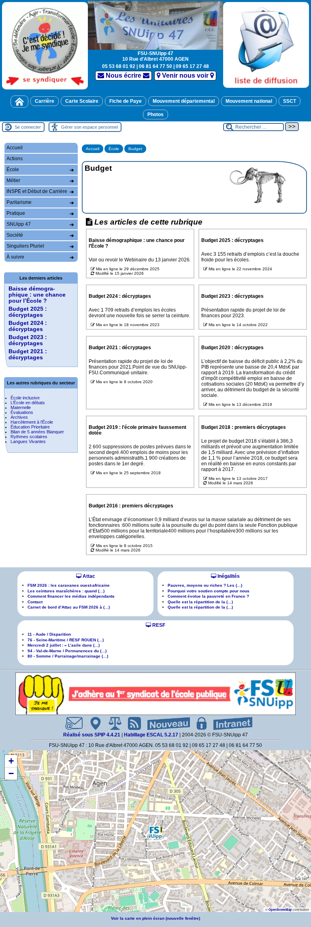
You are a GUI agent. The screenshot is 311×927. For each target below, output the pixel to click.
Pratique (15, 213)
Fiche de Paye (125, 101)
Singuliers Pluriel (25, 246)
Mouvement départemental (184, 101)
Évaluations (22, 412)
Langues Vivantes (28, 441)
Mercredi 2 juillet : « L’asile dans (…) (64, 645)
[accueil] (155, 24)
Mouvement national (249, 101)
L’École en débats (28, 402)
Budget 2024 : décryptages (28, 326)
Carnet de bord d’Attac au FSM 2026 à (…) (69, 607)
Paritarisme (19, 202)
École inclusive (25, 397)
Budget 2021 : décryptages (28, 354)
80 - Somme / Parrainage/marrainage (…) (68, 656)
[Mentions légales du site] (111, 723)
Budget (135, 148)
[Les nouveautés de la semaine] (165, 723)
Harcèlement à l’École (32, 422)
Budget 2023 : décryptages (28, 340)
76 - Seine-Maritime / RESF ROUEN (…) (66, 640)
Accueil (92, 148)
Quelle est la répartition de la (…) (200, 602)
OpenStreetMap (280, 909)
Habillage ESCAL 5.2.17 (151, 735)
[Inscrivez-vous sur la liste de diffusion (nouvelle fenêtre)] (266, 44)
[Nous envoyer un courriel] (71, 723)
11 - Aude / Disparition (49, 634)
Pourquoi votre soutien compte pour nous (208, 591)
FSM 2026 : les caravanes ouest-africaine (69, 585)
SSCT (289, 101)
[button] (155, 832)
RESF (158, 625)
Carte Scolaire (81, 101)
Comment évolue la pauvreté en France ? (208, 596)
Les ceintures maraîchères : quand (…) (66, 591)
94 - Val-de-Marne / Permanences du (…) (67, 651)
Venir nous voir (185, 75)
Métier (13, 180)
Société (14, 235)
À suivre (15, 257)
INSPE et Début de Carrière (36, 191)
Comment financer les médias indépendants (71, 596)
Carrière (44, 101)
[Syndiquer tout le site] (131, 723)
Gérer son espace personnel (89, 127)
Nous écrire (123, 75)
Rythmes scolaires (29, 436)
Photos (155, 114)
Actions (14, 158)
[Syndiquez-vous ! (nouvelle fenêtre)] (45, 45)
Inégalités (228, 576)
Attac (88, 576)
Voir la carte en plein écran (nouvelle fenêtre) (155, 918)
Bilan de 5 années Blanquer (37, 431)
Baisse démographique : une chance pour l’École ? (37, 295)
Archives (19, 417)
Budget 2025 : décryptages (28, 312)
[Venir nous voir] (92, 723)
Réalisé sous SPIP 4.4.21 (92, 735)
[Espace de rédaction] (198, 723)
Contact (35, 602)
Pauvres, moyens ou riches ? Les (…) (205, 585)
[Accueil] (19, 101)
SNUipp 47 (18, 224)
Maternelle (21, 407)
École (114, 148)
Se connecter (28, 127)
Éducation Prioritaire (30, 426)
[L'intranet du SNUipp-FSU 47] (229, 723)
